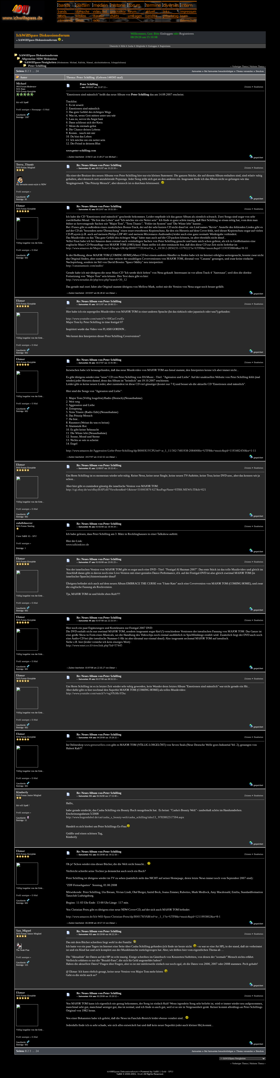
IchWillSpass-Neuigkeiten (40, 62)
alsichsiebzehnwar (102, 62)
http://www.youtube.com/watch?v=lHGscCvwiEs (95, 318)
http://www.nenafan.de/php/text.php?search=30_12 (96, 279)
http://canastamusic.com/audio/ (84, 265)
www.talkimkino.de (77, 544)
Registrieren (186, 33)
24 (37, 71)
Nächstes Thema (257, 66)
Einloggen (166, 33)
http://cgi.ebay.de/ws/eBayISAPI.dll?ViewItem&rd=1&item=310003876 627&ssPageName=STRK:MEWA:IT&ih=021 (136, 489)
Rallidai (81, 62)
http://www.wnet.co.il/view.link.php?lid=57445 (94, 645)
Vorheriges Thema (240, 66)
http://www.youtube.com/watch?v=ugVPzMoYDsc (96, 693)
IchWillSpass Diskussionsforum (38, 55)
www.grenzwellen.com (97, 744)
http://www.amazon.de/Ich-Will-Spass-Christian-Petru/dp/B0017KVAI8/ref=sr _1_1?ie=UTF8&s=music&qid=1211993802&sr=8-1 (143, 916)
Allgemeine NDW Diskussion (39, 58)
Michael (73, 62)
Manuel (89, 62)
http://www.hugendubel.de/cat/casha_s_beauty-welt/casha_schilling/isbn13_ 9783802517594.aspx (125, 817)
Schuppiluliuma (118, 62)
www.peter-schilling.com (81, 150)
